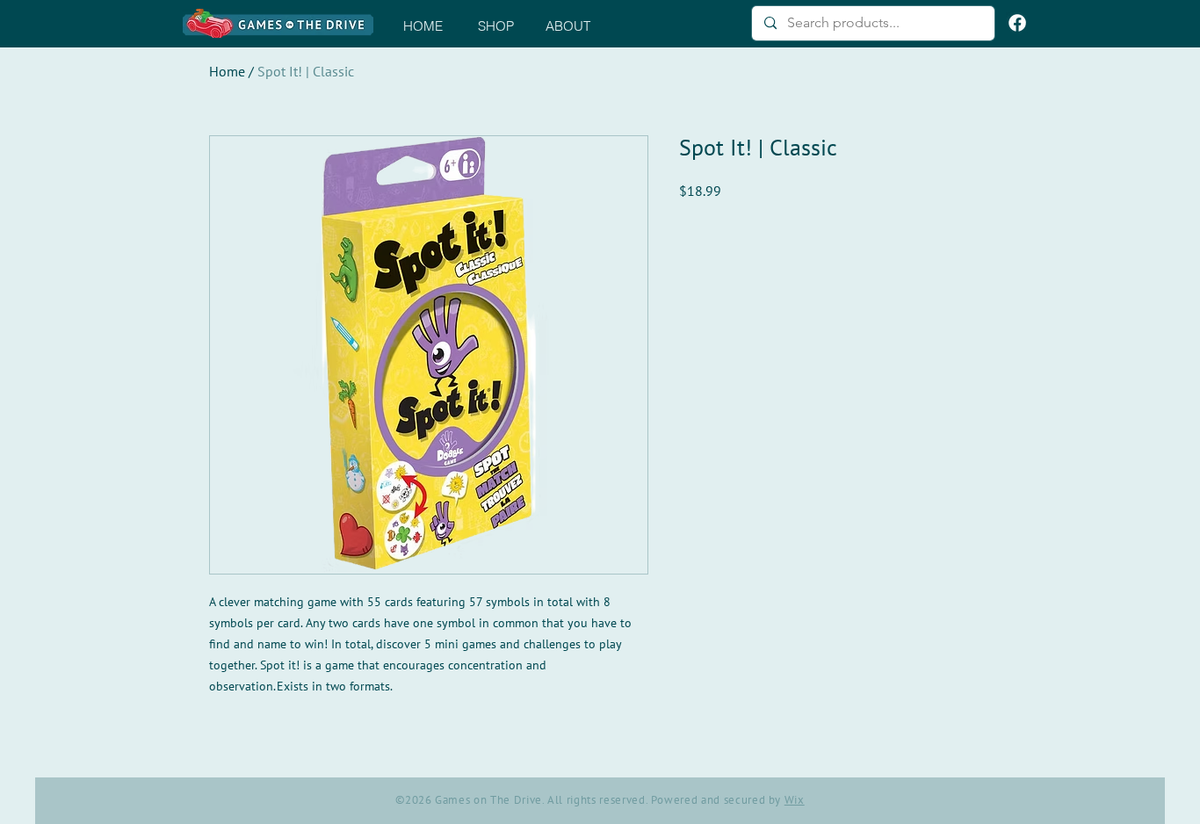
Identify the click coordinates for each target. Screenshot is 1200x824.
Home (227, 72)
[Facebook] (1017, 22)
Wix (794, 800)
